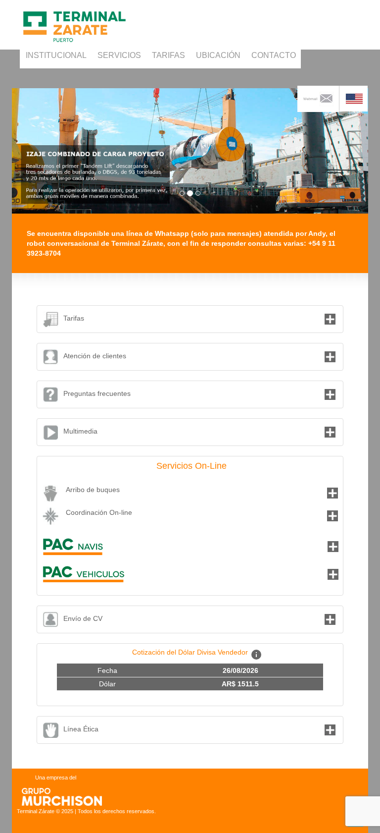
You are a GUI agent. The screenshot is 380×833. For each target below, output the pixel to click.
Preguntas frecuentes (97, 393)
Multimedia (80, 431)
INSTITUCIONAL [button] (56, 55)
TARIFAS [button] (168, 55)
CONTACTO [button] (273, 55)
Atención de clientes (94, 356)
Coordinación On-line (99, 512)
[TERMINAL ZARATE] (75, 12)
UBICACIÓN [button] (218, 55)
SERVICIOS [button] (119, 55)
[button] (353, 98)
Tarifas (73, 318)
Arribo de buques (93, 490)
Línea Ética (80, 729)
